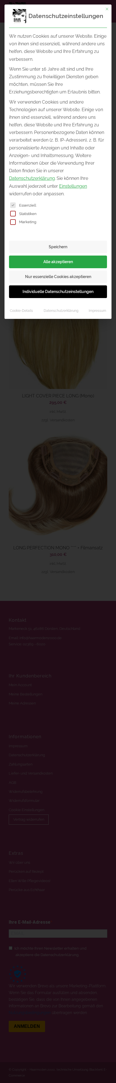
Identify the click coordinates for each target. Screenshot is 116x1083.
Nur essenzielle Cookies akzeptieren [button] (58, 276)
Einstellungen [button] (73, 186)
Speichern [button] (58, 247)
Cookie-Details (21, 310)
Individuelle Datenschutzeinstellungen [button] (58, 291)
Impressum (97, 310)
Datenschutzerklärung (32, 178)
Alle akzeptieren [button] (58, 261)
